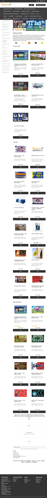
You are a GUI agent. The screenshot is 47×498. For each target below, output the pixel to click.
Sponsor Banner (7, 18)
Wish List (37, 481)
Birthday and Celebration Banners (11, 13)
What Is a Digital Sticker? (4, 484)
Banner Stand (33, 18)
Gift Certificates (27, 480)
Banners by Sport (26, 11)
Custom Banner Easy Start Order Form (37, 95)
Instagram (34, 462)
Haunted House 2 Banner (20, 285)
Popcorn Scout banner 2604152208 (19, 182)
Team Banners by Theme (35, 16)
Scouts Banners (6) (6, 56)
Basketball (11, 16)
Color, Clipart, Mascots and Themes (6, 487)
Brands (25, 479)
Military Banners (18, 9)
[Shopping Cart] (42, 1)
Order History (38, 480)
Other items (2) (5, 72)
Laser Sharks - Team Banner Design (37, 401)
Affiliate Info (3, 493)
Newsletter (38, 482)
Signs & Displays (7, 11)
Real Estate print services (30, 9)
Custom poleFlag (35, 259)
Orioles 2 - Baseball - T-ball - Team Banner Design (20, 234)
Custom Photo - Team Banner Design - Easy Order (20, 95)
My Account (38, 479)
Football (32, 13)
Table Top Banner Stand (37, 233)
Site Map (14, 481)
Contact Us (15, 479)
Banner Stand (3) (5, 70)
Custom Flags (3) (5, 68)
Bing (43, 460)
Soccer (37, 13)
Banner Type (29, 432)
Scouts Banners (19, 16)
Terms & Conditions (5, 491)
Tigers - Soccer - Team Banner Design (19, 373)
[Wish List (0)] (40, 1)
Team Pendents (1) (6, 32)
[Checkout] (44, 1)
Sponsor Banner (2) (6, 63)
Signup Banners (16, 18)
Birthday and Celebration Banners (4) (4, 41)
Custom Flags (25, 18)
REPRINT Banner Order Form (37, 155)
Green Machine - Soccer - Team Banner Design (37, 346)
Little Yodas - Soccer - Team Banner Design (19, 346)
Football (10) (4, 47)
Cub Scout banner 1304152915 (35, 182)
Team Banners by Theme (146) (5, 61)
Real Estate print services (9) (5, 27)
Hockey (26, 16)
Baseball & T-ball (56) (5, 45)
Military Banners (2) (6, 24)
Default (14, 450)
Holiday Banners (35, 11)
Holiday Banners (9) (6, 38)
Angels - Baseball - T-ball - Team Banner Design (37, 373)
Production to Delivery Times (5, 482)
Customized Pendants (19, 125)
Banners (14, 451)
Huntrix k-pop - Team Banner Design (19, 156)
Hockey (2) (4, 58)
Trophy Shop (15, 452)
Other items (41, 18)
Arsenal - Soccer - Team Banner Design (19, 401)
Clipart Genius (15, 454)
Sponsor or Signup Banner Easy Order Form (37, 64)
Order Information (5, 479)
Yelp (22, 462)
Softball (5, 16)
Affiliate (25, 481)
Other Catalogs (4, 480)
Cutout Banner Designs (6, 492)
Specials (26, 482)
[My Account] (38, 1)
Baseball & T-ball (25, 13)
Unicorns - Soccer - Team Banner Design (37, 317)
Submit (29, 441)
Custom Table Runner (19, 207)
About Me (3, 485)
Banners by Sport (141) (5, 35)
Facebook (27, 462)
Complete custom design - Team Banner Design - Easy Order (20, 65)
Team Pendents (16, 11)
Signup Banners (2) (6, 66)
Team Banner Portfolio (6, 488)
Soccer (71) (4, 49)
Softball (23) (4, 52)
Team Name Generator (6, 494)
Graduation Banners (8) (6, 21)
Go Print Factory (16, 455)
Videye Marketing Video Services (19, 456)
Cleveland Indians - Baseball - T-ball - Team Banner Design (37, 208)
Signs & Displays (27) (5, 30)
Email (29, 425)
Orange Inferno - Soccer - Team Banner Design (20, 260)
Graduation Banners (8, 9)
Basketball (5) (5, 54)
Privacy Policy (4, 490)
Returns (14, 480)
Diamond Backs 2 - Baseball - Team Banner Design (37, 286)
